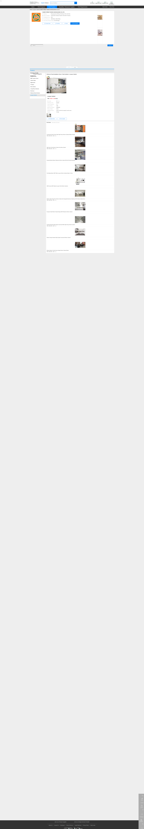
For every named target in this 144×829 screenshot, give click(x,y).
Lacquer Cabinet (36, 9)
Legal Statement (78, 825)
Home (32, 7)
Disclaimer (62, 825)
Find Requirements (82, 7)
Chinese (47, 2)
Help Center (105, 6)
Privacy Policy (86, 825)
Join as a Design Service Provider (81, 822)
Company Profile (34, 73)
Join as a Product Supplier (60, 822)
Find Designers (41, 7)
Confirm (69, 67)
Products (32, 70)
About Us (50, 825)
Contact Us (56, 825)
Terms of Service (69, 825)
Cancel (75, 67)
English (42, 2)
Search (110, 45)
